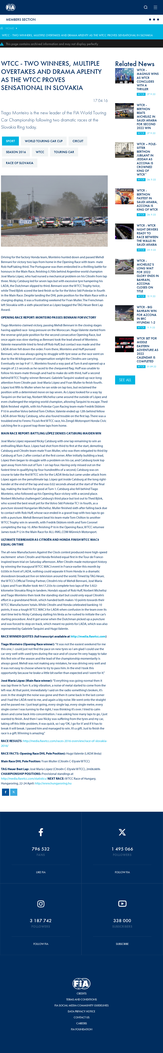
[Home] (33, 7)
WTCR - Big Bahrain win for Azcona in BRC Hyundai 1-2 (147, 315)
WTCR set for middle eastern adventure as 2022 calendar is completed (147, 349)
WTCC (40, 152)
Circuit (78, 141)
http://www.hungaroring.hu (53, 783)
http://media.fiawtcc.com (88, 636)
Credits (81, 993)
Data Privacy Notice (81, 1011)
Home (10, 28)
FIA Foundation (81, 1029)
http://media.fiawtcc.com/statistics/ (24, 778)
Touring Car (64, 152)
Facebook (5, 792)
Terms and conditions (81, 999)
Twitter (13, 792)
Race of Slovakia (19, 163)
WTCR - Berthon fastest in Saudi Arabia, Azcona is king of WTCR (147, 200)
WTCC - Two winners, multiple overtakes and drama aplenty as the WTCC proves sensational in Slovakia (77, 35)
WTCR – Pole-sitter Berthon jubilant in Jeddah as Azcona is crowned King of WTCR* (146, 159)
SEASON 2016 (16, 152)
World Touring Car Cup (44, 141)
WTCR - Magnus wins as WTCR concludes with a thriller (148, 79)
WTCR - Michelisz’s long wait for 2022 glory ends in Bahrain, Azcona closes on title (148, 276)
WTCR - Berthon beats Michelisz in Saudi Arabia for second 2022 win (147, 116)
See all (125, 379)
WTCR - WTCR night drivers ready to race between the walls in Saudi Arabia (147, 235)
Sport (10, 141)
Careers (81, 1023)
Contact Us (81, 1017)
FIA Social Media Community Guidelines (81, 1005)
